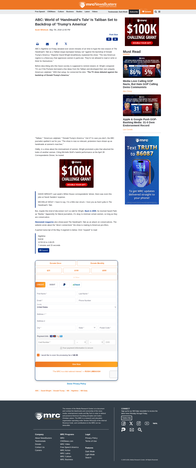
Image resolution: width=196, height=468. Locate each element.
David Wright (46, 391)
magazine (44, 222)
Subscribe (134, 12)
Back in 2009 (90, 211)
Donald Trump (59, 391)
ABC (37, 391)
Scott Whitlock (41, 30)
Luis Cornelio (128, 129)
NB (68, 391)
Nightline (74, 391)
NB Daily (84, 391)
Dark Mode (123, 12)
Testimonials (113, 12)
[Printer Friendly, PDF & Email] (47, 44)
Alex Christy (127, 91)
